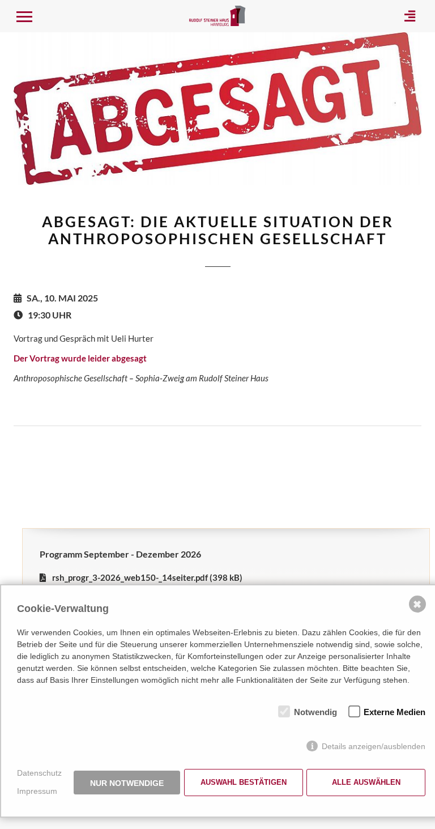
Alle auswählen (366, 782)
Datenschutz (39, 772)
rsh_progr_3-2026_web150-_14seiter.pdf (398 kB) (147, 577)
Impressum (37, 791)
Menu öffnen (23, 15)
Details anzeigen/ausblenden (373, 746)
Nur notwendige (127, 783)
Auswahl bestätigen (244, 782)
